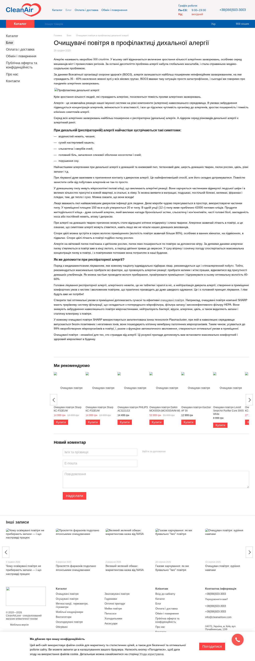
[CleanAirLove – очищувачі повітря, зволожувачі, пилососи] (26, 596)
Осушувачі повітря (67, 598)
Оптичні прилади (115, 603)
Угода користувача (151, 654)
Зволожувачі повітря (117, 593)
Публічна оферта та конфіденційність (167, 620)
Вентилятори (63, 616)
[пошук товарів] (41, 24)
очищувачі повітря (172, 300)
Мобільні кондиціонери (69, 611)
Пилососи (110, 613)
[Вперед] (249, 399)
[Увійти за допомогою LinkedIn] (182, 451)
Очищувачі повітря (67, 593)
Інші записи (17, 522)
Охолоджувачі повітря (69, 621)
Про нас (12, 74)
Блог (69, 10)
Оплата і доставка (86, 10)
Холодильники (113, 618)
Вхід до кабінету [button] (165, 593)
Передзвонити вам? (216, 599)
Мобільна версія (19, 624)
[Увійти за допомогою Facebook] (170, 451)
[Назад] (53, 399)
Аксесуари (111, 623)
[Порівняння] (225, 24)
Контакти (13, 81)
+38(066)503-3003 (233, 10)
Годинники (111, 598)
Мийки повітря (113, 608)
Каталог (57, 10)
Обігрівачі (62, 626)
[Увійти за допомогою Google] (176, 451)
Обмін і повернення (114, 10)
